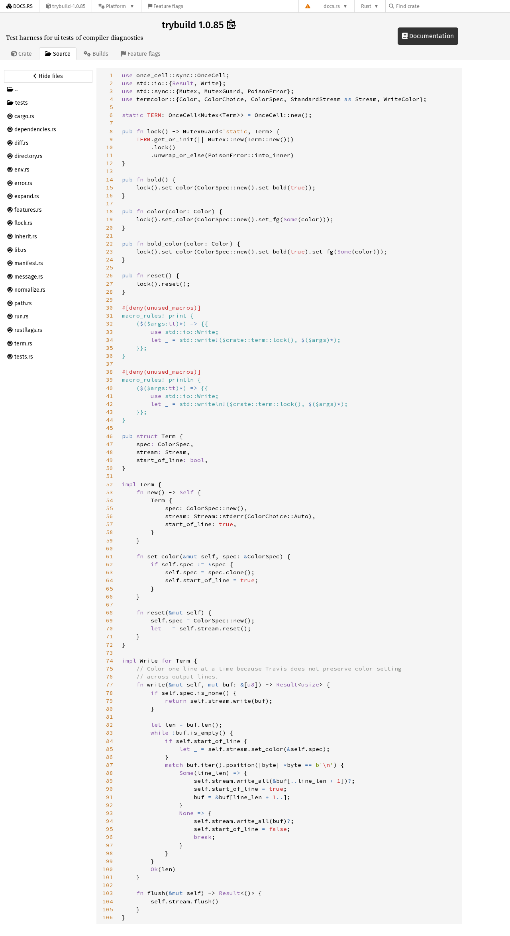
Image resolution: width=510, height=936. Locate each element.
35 (109, 347)
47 (109, 444)
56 (109, 516)
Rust (366, 6)
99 (109, 861)
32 (109, 323)
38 (109, 371)
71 (109, 636)
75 (109, 668)
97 (109, 845)
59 (109, 540)
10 (109, 147)
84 (109, 741)
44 (109, 419)
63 (109, 572)
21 (109, 235)
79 (109, 700)
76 (109, 676)
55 (109, 508)
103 (107, 893)
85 (109, 749)
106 (107, 917)
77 (109, 684)
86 (109, 756)
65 (109, 588)
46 (109, 436)
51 (109, 476)
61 (109, 556)
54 (109, 500)
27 (109, 283)
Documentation (431, 36)
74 (109, 660)
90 (109, 788)
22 (109, 243)
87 (109, 764)
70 (109, 628)
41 (109, 396)
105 (107, 909)
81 (109, 716)
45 (109, 427)
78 (109, 692)
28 (109, 291)
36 (109, 355)
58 (109, 532)
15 (109, 187)
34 (109, 339)
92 (109, 805)
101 (107, 877)
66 (109, 596)
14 (109, 179)
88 (109, 772)
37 (109, 363)
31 (109, 315)
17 (109, 203)
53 (109, 492)
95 (109, 829)
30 (109, 307)
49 (109, 460)
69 (109, 620)
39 (109, 379)
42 (109, 404)
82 (109, 724)
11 (109, 155)
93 (109, 813)
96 (109, 836)
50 (109, 468)
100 (107, 869)
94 (109, 821)
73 (109, 652)
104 (107, 901)
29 (109, 299)
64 (109, 580)
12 (109, 163)
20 (109, 227)
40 (109, 388)
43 (109, 411)
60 (109, 548)
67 (109, 604)
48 (109, 452)
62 (109, 564)
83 (109, 732)
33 (109, 331)
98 (109, 853)
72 (109, 644)
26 (109, 275)
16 (109, 195)
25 (109, 267)
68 (109, 612)
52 (109, 484)
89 (109, 780)
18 (109, 211)
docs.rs (332, 6)
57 (109, 524)
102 (107, 885)
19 (109, 219)
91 (109, 797)
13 (109, 171)
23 (109, 251)
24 (109, 259)
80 (109, 708)
